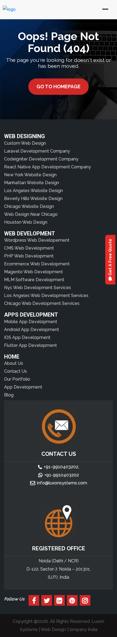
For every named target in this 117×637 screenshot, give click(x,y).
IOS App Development (27, 337)
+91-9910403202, (61, 466)
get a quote (110, 258)
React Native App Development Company (47, 166)
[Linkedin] (59, 600)
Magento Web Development (33, 271)
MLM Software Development (34, 279)
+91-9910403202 (61, 475)
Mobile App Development (30, 321)
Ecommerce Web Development (37, 263)
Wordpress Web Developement (36, 240)
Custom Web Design (25, 143)
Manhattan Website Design (31, 182)
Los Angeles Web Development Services (46, 295)
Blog (9, 395)
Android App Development (31, 329)
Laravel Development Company (37, 151)
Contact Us (15, 371)
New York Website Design (30, 174)
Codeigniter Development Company (41, 159)
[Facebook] (34, 600)
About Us (13, 363)
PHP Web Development (29, 256)
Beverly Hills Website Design (33, 198)
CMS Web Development (29, 248)
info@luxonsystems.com (62, 483)
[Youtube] (72, 600)
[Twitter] (46, 600)
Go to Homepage (58, 86)
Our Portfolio (17, 379)
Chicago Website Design (29, 206)
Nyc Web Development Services (37, 287)
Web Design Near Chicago (31, 214)
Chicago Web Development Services (41, 303)
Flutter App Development (30, 345)
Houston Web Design (25, 222)
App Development (23, 387)
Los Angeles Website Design (33, 190)
